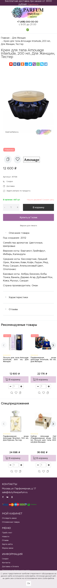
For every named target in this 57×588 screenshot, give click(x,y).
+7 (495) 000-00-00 (27, 21)
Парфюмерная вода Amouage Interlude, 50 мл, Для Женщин (43, 360)
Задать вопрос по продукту (18, 191)
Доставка (11, 186)
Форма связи (7, 548)
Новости (5, 536)
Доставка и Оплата (10, 566)
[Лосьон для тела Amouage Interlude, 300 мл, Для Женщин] (16, 342)
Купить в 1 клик (28, 217)
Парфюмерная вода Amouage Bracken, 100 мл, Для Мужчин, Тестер (15, 438)
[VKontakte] (14, 64)
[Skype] (42, 64)
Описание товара (19, 232)
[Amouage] (32, 159)
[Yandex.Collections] (11, 64)
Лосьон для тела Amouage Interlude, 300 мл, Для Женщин (15, 360)
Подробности (33, 4)
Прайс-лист (7, 532)
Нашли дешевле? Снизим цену (40, 199)
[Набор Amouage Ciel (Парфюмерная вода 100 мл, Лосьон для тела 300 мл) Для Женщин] (43, 421)
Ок (28, 583)
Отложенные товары (11, 522)
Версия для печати (28, 225)
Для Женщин (19, 37)
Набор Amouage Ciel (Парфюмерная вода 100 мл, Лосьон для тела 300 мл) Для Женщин (43, 439)
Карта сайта (7, 544)
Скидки (10, 181)
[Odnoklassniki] (22, 64)
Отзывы (13, 309)
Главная (5, 37)
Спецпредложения (15, 403)
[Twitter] (30, 64)
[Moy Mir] (26, 64)
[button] (8, 159)
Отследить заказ (9, 518)
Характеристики (18, 297)
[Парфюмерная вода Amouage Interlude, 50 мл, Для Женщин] (43, 342)
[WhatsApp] (38, 64)
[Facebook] (18, 64)
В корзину (38, 207)
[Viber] (34, 64)
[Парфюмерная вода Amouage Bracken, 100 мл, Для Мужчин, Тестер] (16, 421)
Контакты (6, 562)
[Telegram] (45, 64)
